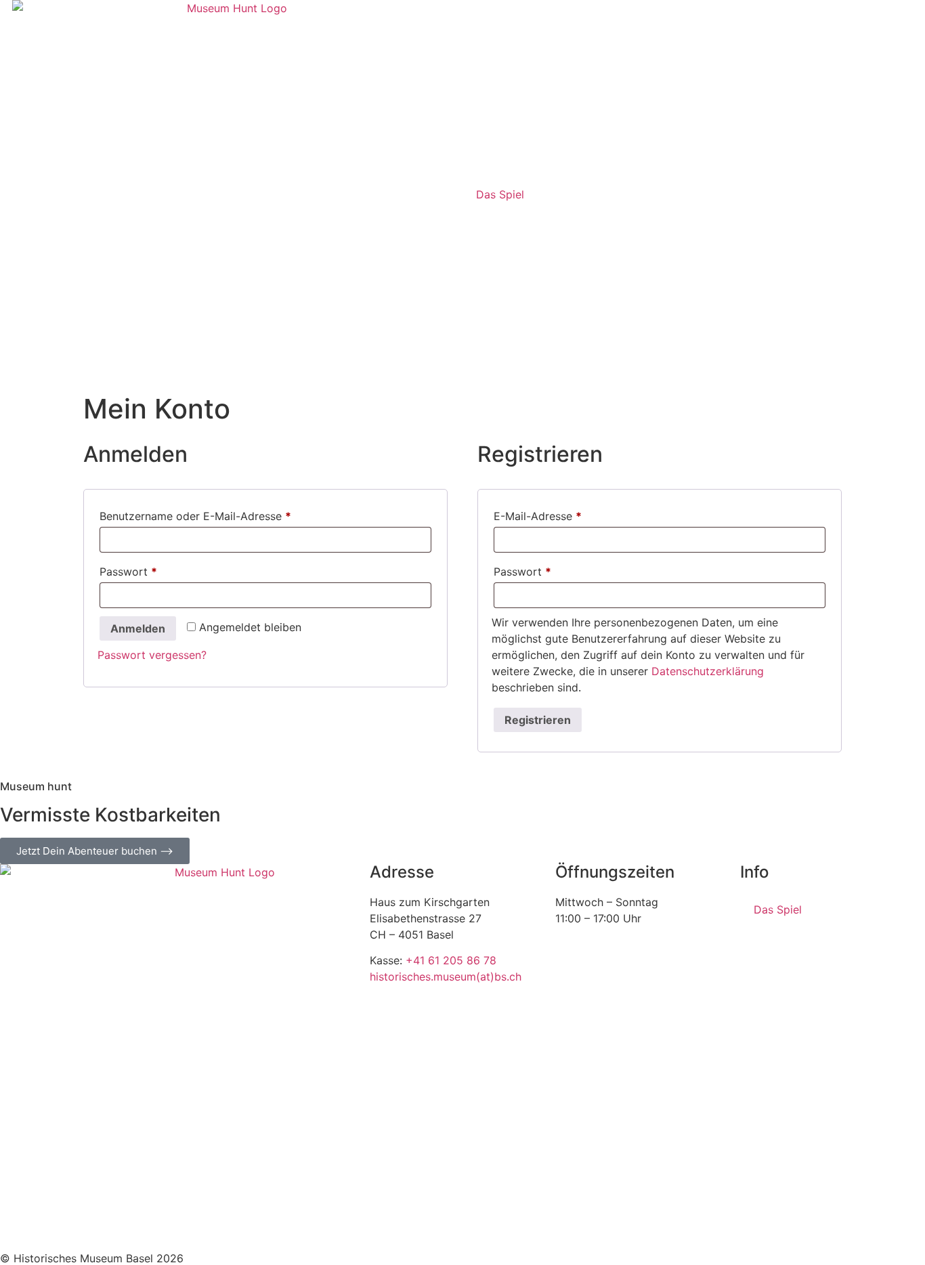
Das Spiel (500, 194)
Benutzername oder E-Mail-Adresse (225, 514)
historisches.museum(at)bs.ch (445, 976)
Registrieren (537, 720)
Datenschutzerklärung (707, 671)
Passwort (158, 569)
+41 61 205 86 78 (451, 960)
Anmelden (137, 628)
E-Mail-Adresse (568, 514)
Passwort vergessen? (152, 655)
